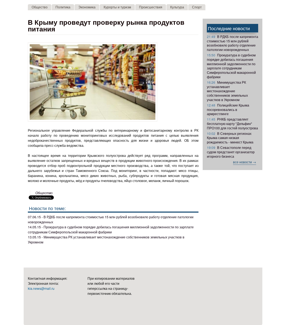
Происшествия (150, 7)
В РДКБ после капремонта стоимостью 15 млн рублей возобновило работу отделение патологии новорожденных (232, 43)
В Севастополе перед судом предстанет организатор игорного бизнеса (231, 152)
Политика (62, 7)
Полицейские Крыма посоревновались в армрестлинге (228, 109)
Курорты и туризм (117, 7)
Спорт (197, 7)
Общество (40, 7)
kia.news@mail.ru (41, 288)
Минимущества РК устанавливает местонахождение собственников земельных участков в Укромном (227, 91)
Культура (177, 7)
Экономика (86, 7)
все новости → (244, 162)
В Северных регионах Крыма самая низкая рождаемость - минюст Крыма (230, 138)
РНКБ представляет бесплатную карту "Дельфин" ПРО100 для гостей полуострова (232, 123)
